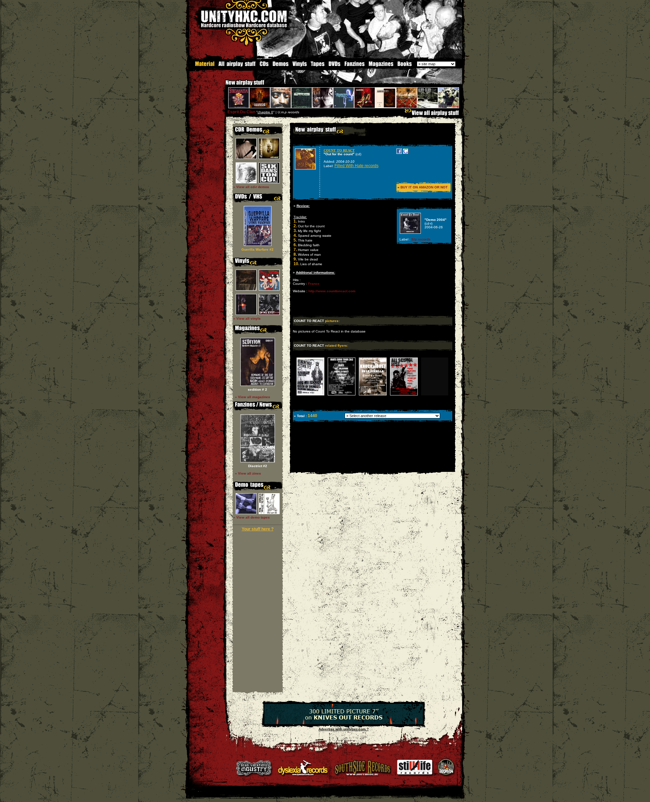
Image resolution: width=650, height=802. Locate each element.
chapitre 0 (265, 112)
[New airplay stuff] (222, 86)
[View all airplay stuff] (433, 114)
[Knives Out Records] (343, 723)
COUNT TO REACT (339, 150)
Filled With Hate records (356, 165)
